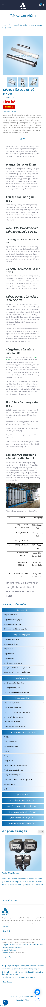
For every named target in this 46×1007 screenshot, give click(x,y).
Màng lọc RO (8, 761)
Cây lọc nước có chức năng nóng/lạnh (17, 712)
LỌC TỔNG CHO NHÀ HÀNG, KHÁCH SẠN (21, 806)
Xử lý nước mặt (9, 654)
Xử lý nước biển (9, 658)
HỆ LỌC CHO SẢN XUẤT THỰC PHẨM (17, 668)
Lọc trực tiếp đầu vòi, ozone (13, 717)
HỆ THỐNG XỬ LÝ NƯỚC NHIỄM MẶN (17, 672)
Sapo (28, 1000)
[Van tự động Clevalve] (23, 853)
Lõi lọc (6, 789)
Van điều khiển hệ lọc (11, 746)
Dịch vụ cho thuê (22, 795)
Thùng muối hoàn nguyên (12, 775)
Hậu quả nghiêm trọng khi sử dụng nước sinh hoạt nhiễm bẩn (23, 966)
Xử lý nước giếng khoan (12, 639)
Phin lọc (6, 751)
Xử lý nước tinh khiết (11, 644)
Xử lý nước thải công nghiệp (13, 619)
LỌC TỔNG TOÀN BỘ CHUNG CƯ (22, 800)
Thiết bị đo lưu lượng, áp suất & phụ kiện (18, 780)
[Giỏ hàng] (40, 5)
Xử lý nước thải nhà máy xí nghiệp (15, 629)
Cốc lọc (6, 756)
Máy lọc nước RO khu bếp (13, 708)
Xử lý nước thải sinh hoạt (12, 624)
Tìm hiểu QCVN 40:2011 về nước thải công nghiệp (19, 977)
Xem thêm (5, 926)
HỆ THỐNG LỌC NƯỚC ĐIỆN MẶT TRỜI (22, 812)
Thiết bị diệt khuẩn (10, 742)
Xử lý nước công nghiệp (22, 635)
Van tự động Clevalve (10, 873)
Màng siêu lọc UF (10, 784)
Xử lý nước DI (8, 649)
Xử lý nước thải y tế (10, 615)
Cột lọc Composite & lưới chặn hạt (15, 765)
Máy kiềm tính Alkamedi (12, 722)
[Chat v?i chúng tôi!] (37, 992)
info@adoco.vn (11, 950)
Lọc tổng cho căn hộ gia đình (14, 683)
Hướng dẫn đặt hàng (9, 111)
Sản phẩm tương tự (14, 831)
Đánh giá (11, 98)
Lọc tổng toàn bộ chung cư (13, 663)
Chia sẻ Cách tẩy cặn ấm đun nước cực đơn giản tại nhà (21, 969)
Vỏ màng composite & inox (13, 770)
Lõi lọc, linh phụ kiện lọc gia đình (15, 726)
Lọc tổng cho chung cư (11, 688)
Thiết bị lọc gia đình (22, 698)
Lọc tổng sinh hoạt (22, 678)
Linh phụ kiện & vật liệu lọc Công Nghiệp (22, 732)
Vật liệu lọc (7, 737)
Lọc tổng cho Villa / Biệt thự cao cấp (16, 692)
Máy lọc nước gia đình (11, 703)
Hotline (9, 107)
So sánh (3, 1005)
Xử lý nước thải (22, 610)
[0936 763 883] (5, 1002)
